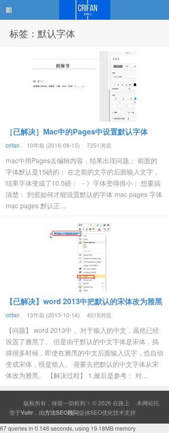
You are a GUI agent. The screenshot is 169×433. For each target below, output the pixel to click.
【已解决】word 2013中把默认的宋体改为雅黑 (84, 301)
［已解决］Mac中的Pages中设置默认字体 (77, 131)
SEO (96, 412)
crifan (13, 145)
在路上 (84, 10)
